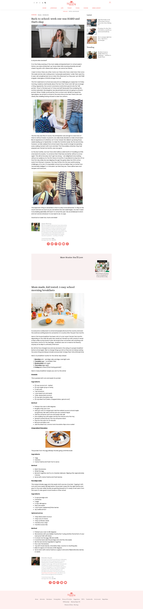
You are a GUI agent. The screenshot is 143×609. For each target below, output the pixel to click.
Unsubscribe (89, 599)
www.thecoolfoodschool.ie (49, 573)
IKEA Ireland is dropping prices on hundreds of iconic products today (102, 275)
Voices (34, 15)
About (36, 599)
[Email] (63, 243)
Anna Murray (46, 224)
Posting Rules (57, 599)
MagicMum (105, 599)
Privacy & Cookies (67, 599)
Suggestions (77, 599)
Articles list (46, 15)
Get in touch (97, 599)
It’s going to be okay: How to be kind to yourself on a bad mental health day (104, 30)
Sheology (76, 604)
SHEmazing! (66, 601)
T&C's (82, 599)
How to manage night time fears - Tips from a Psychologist (105, 38)
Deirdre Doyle (46, 558)
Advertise (42, 599)
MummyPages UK (75, 601)
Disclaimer (49, 599)
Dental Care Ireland (74, 11)
